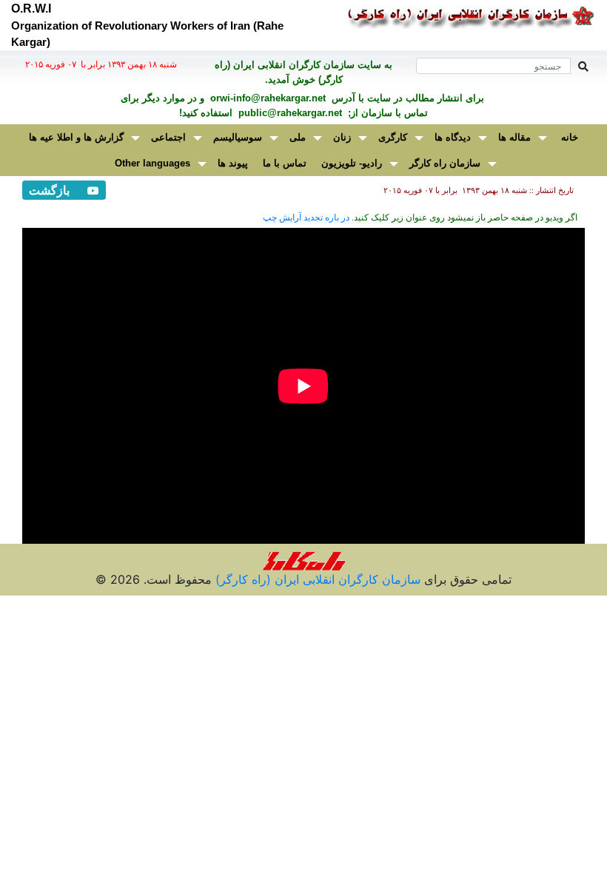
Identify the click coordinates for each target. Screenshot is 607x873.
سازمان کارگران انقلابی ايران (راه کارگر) (316, 579)
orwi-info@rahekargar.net (266, 98)
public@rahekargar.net (288, 112)
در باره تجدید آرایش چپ (306, 217)
